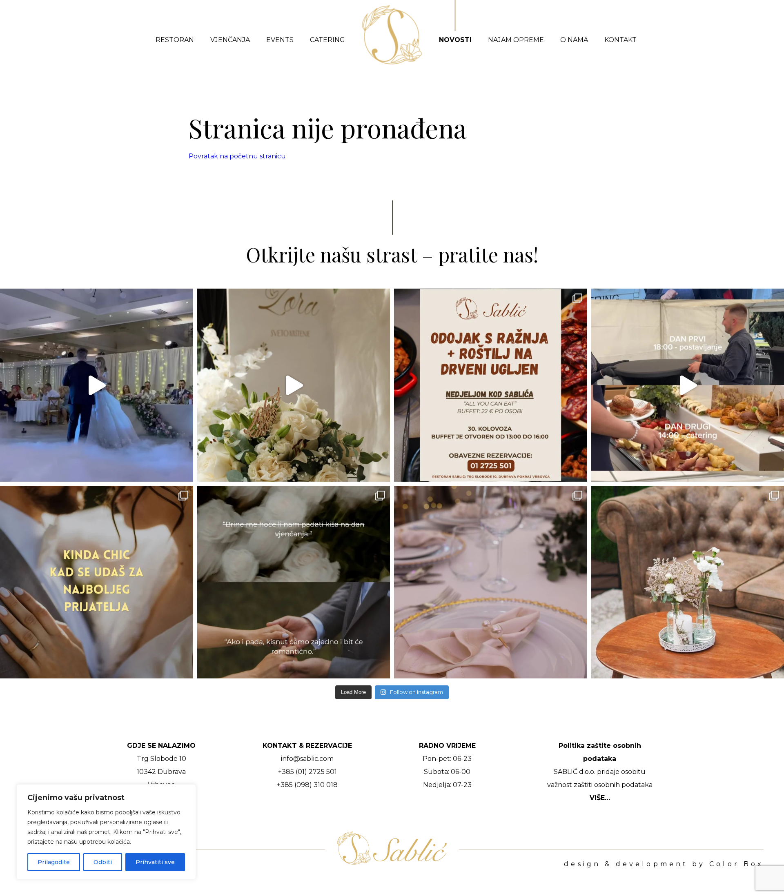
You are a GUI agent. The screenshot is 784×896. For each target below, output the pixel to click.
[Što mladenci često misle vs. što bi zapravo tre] (293, 582)
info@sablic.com (307, 759)
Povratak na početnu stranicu (237, 156)
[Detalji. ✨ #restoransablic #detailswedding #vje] (490, 582)
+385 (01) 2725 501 (307, 772)
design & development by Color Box (664, 864)
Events (280, 40)
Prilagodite (54, 862)
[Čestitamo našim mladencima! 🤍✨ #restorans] (96, 385)
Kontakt (620, 40)
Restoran (175, 40)
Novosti (455, 40)
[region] (106, 832)
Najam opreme (516, 40)
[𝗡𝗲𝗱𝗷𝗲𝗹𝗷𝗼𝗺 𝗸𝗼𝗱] (490, 385)
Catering (327, 40)
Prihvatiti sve (155, 862)
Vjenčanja (230, 40)
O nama (574, 40)
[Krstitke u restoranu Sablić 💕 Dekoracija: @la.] (293, 385)
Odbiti (103, 862)
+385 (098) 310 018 (307, 785)
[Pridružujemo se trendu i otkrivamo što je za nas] (96, 582)
